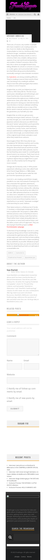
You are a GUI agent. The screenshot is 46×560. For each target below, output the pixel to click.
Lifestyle (17, 557)
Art (10, 41)
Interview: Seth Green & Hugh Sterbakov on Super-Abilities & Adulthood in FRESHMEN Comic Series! (23, 474)
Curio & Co (20, 253)
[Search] (35, 14)
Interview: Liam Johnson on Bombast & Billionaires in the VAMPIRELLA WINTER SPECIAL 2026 (22, 467)
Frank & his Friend (15, 257)
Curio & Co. (13, 77)
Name (10, 360)
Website (11, 374)
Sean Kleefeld (13, 38)
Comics (23, 557)
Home (9, 18)
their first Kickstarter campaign (20, 226)
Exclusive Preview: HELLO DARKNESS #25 (22, 487)
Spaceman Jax (30, 257)
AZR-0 (10, 253)
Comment (11, 336)
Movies (29, 557)
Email (26, 360)
